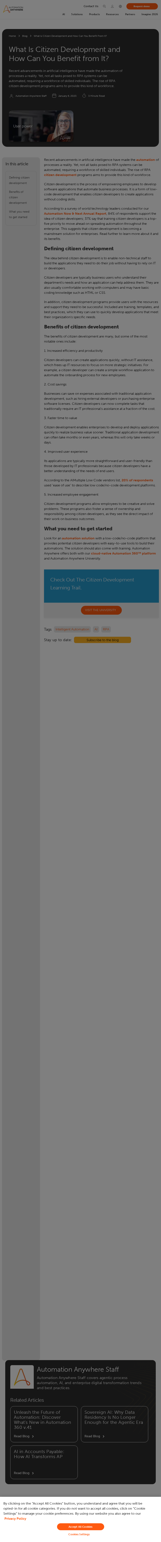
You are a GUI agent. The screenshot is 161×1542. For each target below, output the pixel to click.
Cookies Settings (79, 1534)
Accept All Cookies (80, 1526)
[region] (80, 1519)
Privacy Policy (15, 1519)
